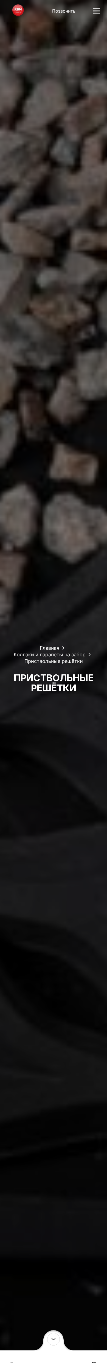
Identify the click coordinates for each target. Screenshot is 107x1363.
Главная (49, 648)
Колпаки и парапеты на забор (50, 654)
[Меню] (96, 11)
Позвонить (63, 11)
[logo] (18, 11)
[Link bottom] (53, 1339)
